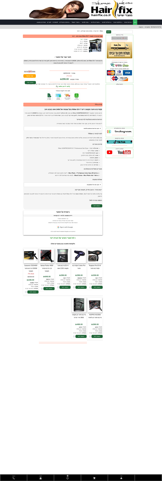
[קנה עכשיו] (29, 76)
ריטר (81, 39)
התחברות (147, 27)
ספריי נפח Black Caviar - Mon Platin (85, 175)
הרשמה (141, 27)
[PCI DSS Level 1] (58, 96)
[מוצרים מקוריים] (49, 96)
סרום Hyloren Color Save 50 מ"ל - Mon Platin (83, 173)
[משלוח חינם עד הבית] (67, 96)
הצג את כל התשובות (93, 184)
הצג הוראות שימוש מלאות (91, 128)
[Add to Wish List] (90, 287)
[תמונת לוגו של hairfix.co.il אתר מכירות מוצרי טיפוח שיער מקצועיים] (81, 18)
